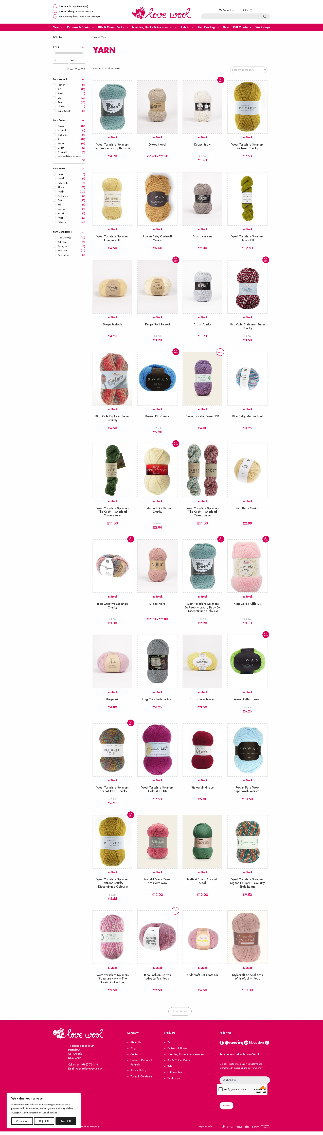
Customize (22, 1121)
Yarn (169, 1042)
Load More (180, 1011)
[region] (44, 1110)
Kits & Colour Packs (178, 1060)
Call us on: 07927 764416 (83, 1064)
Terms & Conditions (141, 1076)
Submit (226, 1105)
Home (96, 37)
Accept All (66, 1121)
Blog (133, 1048)
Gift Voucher (174, 1072)
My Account (225, 10)
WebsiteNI (94, 1126)
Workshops (173, 1078)
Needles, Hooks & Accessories (185, 1054)
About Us (135, 1042)
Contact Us (136, 1054)
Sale (169, 1066)
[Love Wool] (161, 13)
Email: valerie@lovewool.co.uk (85, 1068)
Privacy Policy (138, 1070)
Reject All (44, 1121)
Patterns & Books (177, 1048)
